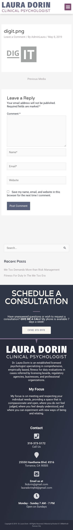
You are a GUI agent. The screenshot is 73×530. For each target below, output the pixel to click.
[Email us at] (37, 474)
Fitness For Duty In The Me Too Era (25, 275)
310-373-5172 (36, 443)
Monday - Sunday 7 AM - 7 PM (36, 503)
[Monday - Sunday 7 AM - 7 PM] (37, 496)
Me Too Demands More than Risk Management (32, 269)
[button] (67, 7)
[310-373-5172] (37, 436)
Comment (13, 113)
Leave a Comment (14, 37)
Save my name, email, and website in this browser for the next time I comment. (33, 193)
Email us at (36, 481)
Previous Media (36, 79)
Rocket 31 (56, 524)
